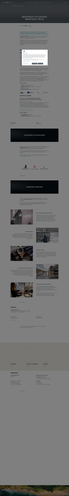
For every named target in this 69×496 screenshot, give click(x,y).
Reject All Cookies (40, 63)
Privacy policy (24, 61)
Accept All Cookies (34, 63)
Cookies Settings (26, 63)
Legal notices (27, 61)
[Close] (47, 50)
